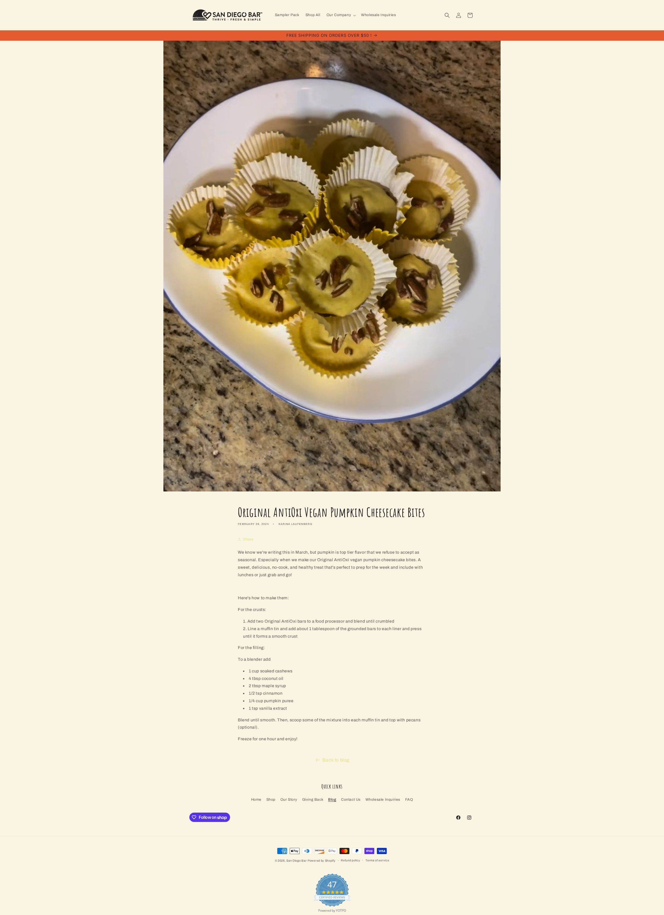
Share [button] (248, 539)
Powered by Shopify (322, 860)
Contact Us (351, 799)
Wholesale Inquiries (382, 799)
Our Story (288, 799)
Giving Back (312, 799)
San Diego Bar (296, 860)
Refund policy (350, 860)
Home (256, 799)
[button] (340, 15)
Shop (270, 799)
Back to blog (335, 760)
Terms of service (377, 860)
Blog (332, 799)
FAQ (409, 799)
